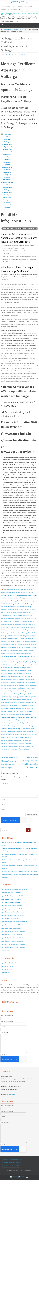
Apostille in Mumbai (7, 966)
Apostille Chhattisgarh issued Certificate (13, 895)
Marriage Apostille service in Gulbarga (12, 688)
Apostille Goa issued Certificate (11, 902)
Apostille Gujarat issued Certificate (12, 905)
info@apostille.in (10, 1094)
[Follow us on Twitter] (22, 2)
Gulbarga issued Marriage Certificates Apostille (15, 656)
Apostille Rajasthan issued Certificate (12, 937)
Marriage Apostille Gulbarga (9, 685)
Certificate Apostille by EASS (11, 1165)
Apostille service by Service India (12, 1159)
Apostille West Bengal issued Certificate (13, 947)
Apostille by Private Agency (9, 9)
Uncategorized (6, 950)
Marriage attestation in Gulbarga (17, 691)
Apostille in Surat (7, 969)
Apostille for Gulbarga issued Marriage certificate (18, 589)
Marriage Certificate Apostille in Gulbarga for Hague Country (19, 228)
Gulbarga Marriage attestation (16, 662)
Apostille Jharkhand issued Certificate (13, 911)
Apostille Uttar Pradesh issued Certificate (14, 944)
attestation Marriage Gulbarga (22, 612)
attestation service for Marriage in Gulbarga (14, 624)
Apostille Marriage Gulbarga (15, 595)
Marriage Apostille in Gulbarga (27, 685)
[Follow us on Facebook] (14, 2)
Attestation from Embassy (24, 6)
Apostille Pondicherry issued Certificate (13, 931)
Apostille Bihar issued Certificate (11, 892)
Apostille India (6, 972)
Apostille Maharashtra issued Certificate (13, 924)
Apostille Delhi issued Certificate (11, 899)
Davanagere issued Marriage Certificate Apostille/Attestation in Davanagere (9, 762)
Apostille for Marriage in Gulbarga (11, 592)
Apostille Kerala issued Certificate (11, 918)
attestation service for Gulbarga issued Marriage (22, 618)
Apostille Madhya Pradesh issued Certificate (14, 921)
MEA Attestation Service (8, 6)
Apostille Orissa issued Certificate (11, 928)
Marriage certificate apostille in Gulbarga (13, 714)
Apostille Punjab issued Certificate (12, 934)
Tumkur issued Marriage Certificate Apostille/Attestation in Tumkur (30, 762)
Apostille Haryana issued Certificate (12, 908)
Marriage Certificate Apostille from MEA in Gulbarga (16, 711)
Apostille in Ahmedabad (9, 962)
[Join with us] (26, 2)
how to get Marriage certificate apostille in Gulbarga (19, 682)
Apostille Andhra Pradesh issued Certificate (14, 889)
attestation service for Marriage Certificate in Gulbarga (17, 621)
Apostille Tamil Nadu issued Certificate (13, 941)
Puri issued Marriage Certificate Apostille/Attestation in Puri (19, 871)
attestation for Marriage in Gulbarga (18, 609)
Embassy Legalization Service (12, 1162)
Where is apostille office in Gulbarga (18, 749)
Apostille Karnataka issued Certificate (13, 29)
